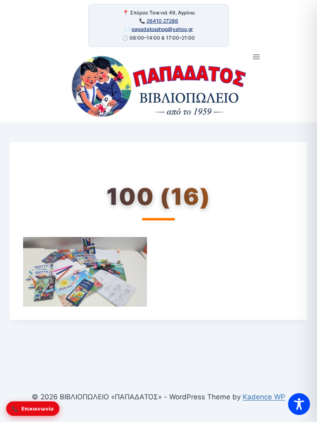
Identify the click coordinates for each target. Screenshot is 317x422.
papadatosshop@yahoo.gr (162, 29)
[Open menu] (256, 57)
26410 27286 (162, 21)
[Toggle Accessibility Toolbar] (299, 404)
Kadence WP (264, 397)
